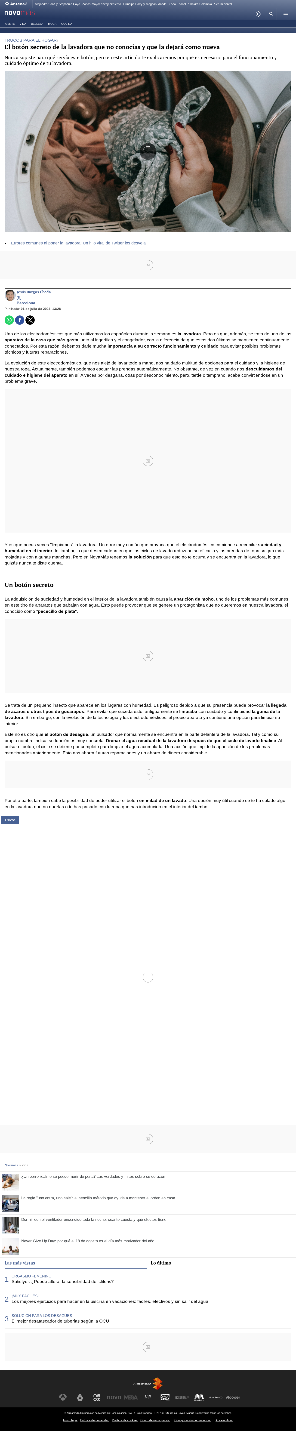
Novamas (11, 1165)
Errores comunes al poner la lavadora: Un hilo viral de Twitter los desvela (78, 243)
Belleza (37, 23)
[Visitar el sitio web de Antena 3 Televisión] (63, 1397)
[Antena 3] (17, 4)
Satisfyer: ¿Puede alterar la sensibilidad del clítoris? (63, 1281)
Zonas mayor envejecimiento (101, 4)
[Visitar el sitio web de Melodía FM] (199, 1397)
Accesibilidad (224, 1420)
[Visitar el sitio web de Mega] (131, 1397)
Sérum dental (223, 4)
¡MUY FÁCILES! (25, 1296)
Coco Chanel (177, 4)
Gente (10, 23)
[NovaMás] (25, 14)
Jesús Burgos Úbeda (34, 292)
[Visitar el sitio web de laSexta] (80, 1397)
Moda (52, 23)
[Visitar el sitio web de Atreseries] (148, 1397)
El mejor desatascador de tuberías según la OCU (60, 1321)
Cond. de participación (155, 1420)
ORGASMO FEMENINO (31, 1276)
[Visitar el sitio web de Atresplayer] (216, 1397)
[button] (270, 14)
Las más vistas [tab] (20, 1263)
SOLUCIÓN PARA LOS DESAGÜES (42, 1316)
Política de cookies (125, 1420)
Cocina (66, 23)
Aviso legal (70, 1420)
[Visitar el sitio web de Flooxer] (233, 1397)
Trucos (9, 819)
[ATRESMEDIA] (148, 1383)
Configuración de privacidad (192, 1420)
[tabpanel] (148, 1299)
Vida (23, 23)
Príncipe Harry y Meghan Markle (144, 4)
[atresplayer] (259, 14)
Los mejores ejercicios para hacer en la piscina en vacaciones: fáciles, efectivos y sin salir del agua (110, 1301)
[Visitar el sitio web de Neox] (97, 1397)
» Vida (23, 1165)
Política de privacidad (94, 1420)
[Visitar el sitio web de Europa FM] (182, 1397)
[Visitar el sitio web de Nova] (114, 1397)
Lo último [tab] (161, 1263)
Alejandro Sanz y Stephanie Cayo (57, 4)
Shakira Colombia (200, 4)
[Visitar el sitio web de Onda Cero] (165, 1397)
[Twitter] (19, 298)
